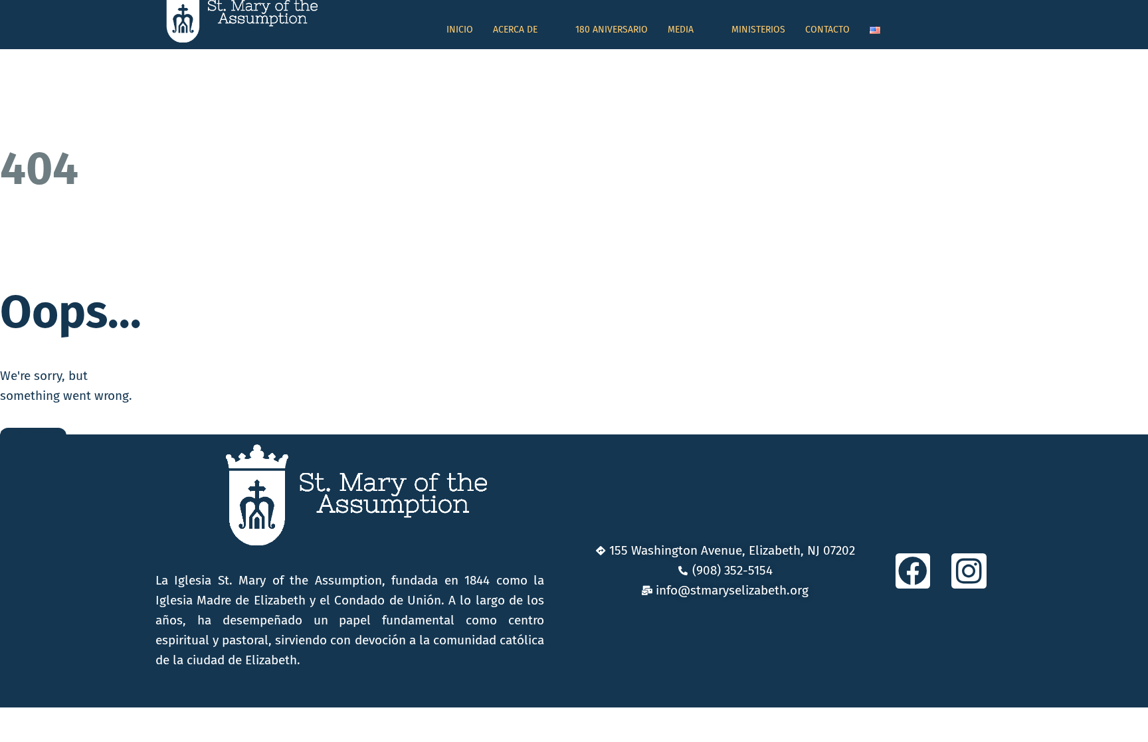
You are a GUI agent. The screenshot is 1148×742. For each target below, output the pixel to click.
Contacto (827, 29)
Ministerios (758, 29)
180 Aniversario (611, 29)
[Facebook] (913, 571)
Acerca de (515, 29)
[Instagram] (969, 571)
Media (681, 29)
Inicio (459, 29)
